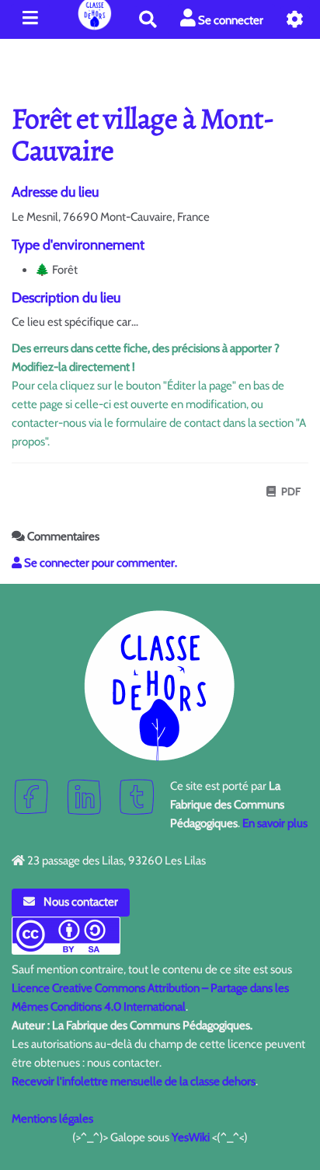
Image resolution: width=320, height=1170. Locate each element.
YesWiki (191, 1137)
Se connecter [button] (229, 20)
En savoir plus (275, 823)
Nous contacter (79, 902)
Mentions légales (52, 1119)
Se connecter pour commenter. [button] (99, 563)
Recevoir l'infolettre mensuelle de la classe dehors (134, 1081)
